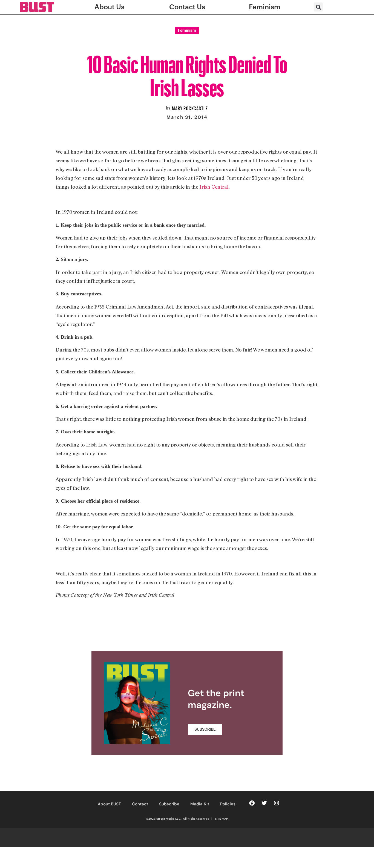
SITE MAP (221, 818)
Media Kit (199, 804)
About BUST (109, 804)
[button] (318, 6)
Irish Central (214, 187)
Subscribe (169, 804)
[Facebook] (251, 803)
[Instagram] (276, 803)
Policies (227, 804)
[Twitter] (264, 803)
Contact (140, 804)
